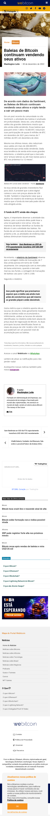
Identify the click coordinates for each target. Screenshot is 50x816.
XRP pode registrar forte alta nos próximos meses (22, 534)
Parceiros (20, 750)
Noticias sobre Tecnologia (12, 657)
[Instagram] (27, 8)
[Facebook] (35, 8)
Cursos (5, 676)
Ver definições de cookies (17, 812)
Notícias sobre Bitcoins (11, 649)
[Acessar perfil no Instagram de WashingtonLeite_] (10, 412)
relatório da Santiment (27, 257)
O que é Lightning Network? (13, 705)
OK (17, 806)
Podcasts (6, 668)
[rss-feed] (35, 14)
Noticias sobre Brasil (10, 661)
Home (7, 42)
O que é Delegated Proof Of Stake (15, 709)
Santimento (40, 183)
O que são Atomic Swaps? (13, 586)
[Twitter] (31, 8)
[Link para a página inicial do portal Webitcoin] (25, 724)
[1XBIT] (25, 607)
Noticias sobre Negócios (12, 665)
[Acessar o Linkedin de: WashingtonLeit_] (11, 412)
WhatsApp (35, 353)
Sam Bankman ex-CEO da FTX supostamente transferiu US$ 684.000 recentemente (24, 247)
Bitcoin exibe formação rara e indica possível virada (23, 521)
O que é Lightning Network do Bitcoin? (18, 581)
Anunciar (19, 745)
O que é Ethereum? (11, 571)
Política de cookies (15, 800)
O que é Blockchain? (11, 576)
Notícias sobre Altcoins (11, 653)
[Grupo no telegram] (44, 8)
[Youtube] (40, 8)
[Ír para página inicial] (25, 3)
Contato (18, 734)
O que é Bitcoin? (9, 566)
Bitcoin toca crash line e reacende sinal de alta (24, 509)
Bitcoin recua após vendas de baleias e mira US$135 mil (23, 547)
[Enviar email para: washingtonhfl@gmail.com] (8, 412)
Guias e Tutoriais (9, 672)
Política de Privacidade (23, 740)
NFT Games (7, 680)
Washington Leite (25, 392)
